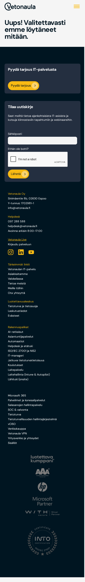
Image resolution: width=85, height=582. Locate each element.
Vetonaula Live (17, 239)
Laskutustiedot (17, 311)
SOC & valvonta (18, 409)
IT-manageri (16, 355)
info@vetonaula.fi (19, 208)
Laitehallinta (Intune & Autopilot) (29, 374)
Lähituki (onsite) (18, 379)
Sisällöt (12, 443)
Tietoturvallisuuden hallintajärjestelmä (32, 419)
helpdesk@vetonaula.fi (22, 226)
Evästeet (13, 315)
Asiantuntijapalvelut (20, 336)
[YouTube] (31, 252)
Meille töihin (15, 288)
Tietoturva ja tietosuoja (23, 306)
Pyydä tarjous (21, 85)
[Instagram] (10, 252)
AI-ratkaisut (15, 332)
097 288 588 (16, 221)
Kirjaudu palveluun (19, 244)
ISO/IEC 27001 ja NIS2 (22, 351)
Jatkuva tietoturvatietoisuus (26, 360)
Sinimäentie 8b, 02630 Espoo (27, 198)
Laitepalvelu (15, 370)
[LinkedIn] (21, 252)
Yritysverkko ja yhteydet (23, 438)
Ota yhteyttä (16, 293)
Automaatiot (16, 341)
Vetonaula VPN (17, 433)
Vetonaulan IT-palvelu (22, 269)
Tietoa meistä (17, 283)
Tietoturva (14, 414)
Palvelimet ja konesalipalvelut (26, 400)
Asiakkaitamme (18, 274)
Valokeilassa (15, 278)
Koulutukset (15, 365)
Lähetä (16, 174)
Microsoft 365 (17, 395)
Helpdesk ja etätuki (20, 346)
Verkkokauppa (17, 428)
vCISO (12, 424)
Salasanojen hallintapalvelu (25, 405)
